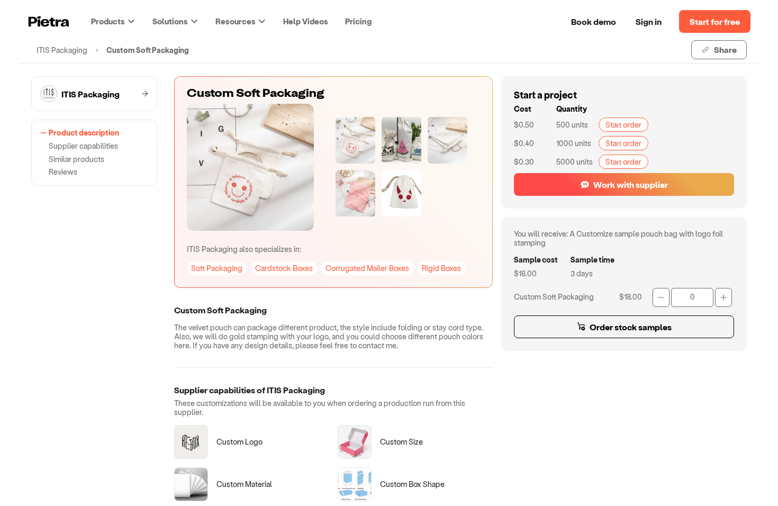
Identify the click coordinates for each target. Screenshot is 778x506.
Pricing (358, 21)
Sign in (649, 21)
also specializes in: (244, 249)
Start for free (715, 21)
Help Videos (305, 21)
